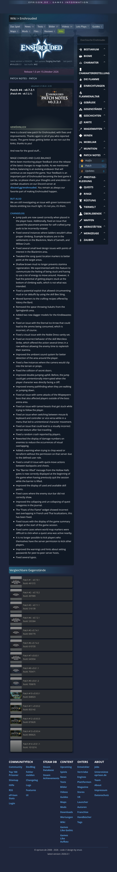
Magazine (82, 787)
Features (31, 790)
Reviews (49, 31)
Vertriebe (82, 772)
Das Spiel (15, 26)
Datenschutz (101, 795)
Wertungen (66, 817)
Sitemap (13, 780)
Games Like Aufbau (64, 838)
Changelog (32, 780)
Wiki (61, 31)
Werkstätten (93, 227)
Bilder (53, 26)
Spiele (63, 772)
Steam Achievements (51, 777)
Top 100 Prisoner (13, 773)
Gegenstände (93, 109)
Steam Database (48, 768)
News (29, 26)
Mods (26, 31)
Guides (97, 26)
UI (27, 795)
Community (15, 766)
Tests (41, 26)
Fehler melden (30, 773)
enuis (79, 850)
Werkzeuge (91, 233)
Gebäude (89, 102)
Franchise (82, 812)
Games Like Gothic (66, 829)
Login (12, 803)
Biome (88, 56)
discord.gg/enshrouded (23, 187)
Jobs (96, 766)
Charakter (91, 62)
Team (97, 780)
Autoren (82, 807)
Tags (79, 822)
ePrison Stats (13, 797)
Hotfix (88, 160)
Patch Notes (92, 155)
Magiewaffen (93, 129)
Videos (67, 26)
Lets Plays (82, 26)
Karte (88, 122)
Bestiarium (91, 49)
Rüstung (90, 200)
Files (37, 31)
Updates (89, 171)
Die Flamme (91, 79)
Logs (28, 785)
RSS (11, 790)
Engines (81, 777)
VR (78, 797)
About (97, 785)
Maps (14, 31)
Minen (88, 135)
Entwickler (83, 766)
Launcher (82, 802)
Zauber (89, 240)
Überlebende (93, 213)
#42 (35, 64)
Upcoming (66, 766)
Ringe (87, 194)
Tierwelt (90, 207)
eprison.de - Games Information (58, 2)
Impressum (100, 790)
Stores (80, 792)
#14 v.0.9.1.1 (15, 64)
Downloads (66, 812)
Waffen (89, 220)
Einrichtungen (94, 86)
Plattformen (84, 782)
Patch (88, 165)
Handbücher (84, 817)
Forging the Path (53, 61)
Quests (88, 187)
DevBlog (30, 766)
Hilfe (11, 785)
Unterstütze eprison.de (101, 773)
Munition (90, 148)
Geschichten (92, 115)
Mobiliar (90, 142)
